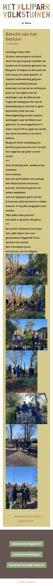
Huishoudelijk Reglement (26, 543)
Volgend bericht (26, 521)
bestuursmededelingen (26, 554)
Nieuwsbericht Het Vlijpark (27, 516)
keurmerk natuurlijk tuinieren (26, 565)
